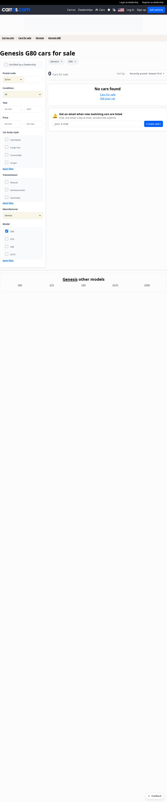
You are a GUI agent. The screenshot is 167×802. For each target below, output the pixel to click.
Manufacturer (10, 209)
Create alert (153, 124)
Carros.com (8, 38)
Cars (102, 10)
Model (6, 224)
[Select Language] (114, 10)
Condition (8, 88)
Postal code (9, 73)
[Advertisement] (83, 24)
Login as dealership (129, 2)
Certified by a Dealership (22, 64)
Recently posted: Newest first (146, 73)
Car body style (11, 132)
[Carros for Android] (108, 10)
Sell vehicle (156, 10)
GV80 (147, 285)
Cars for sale (24, 38)
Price (5, 117)
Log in (130, 10)
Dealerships (85, 10)
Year (5, 102)
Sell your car (107, 98)
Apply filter (8, 169)
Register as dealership (152, 2)
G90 (83, 285)
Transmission (10, 174)
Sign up (141, 10)
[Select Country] (121, 10)
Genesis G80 (54, 38)
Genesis (40, 38)
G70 (52, 285)
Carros (71, 10)
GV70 (115, 285)
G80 (70, 61)
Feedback (156, 795)
